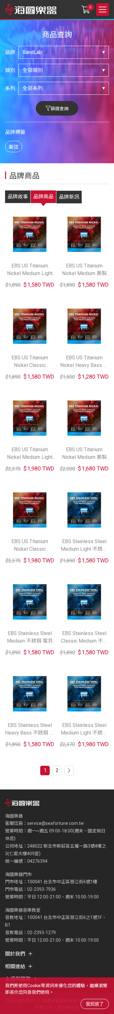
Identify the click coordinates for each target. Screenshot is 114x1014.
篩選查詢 (59, 108)
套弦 (14, 147)
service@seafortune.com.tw (55, 823)
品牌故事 (18, 197)
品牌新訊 (69, 197)
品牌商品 (43, 197)
